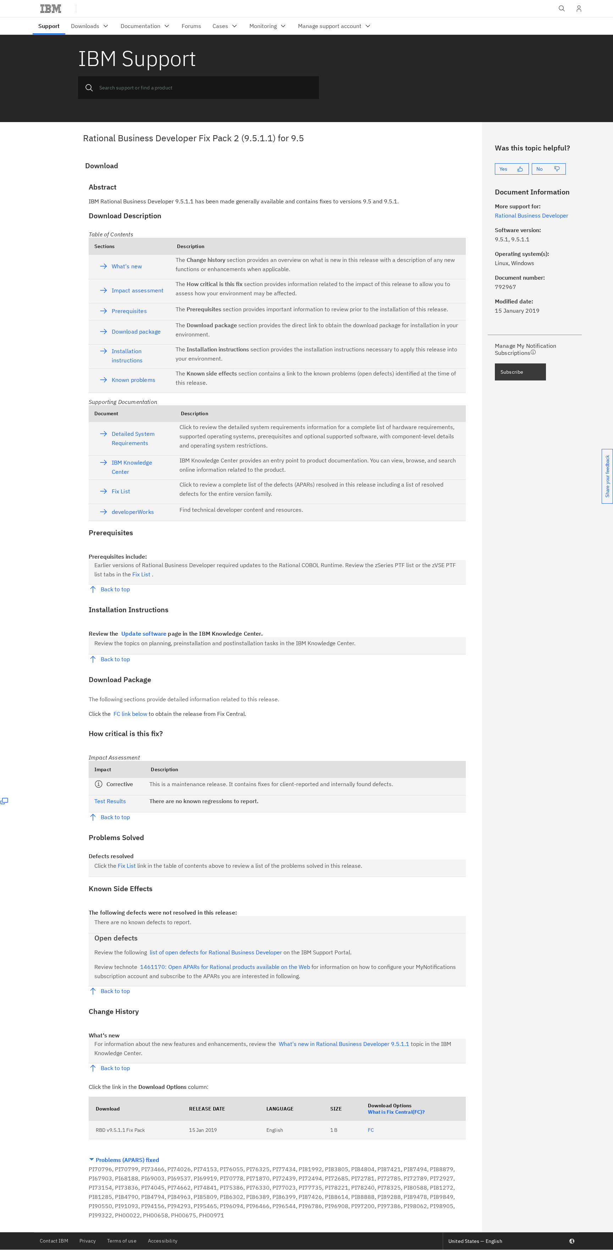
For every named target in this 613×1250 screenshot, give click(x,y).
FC (371, 1130)
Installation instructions (127, 355)
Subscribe (512, 372)
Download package (136, 331)
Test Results (110, 801)
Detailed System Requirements (133, 438)
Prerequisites (129, 310)
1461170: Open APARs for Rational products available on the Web (225, 966)
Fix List (121, 491)
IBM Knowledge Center (132, 467)
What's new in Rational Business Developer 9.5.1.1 (344, 1043)
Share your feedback (607, 476)
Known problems (133, 379)
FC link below (130, 713)
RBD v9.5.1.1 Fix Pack (120, 1130)
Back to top (115, 589)
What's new (127, 266)
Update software (143, 633)
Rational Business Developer (531, 215)
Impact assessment (138, 290)
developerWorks (133, 511)
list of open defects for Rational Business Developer (216, 952)
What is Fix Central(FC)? (396, 1112)
